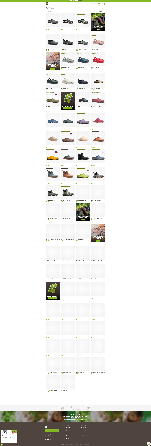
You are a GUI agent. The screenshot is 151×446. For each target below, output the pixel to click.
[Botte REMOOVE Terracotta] (98, 346)
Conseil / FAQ (88, 409)
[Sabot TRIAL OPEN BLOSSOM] (83, 20)
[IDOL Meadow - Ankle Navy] (68, 289)
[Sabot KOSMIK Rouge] (98, 59)
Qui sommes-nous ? (84, 435)
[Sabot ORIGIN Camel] (98, 138)
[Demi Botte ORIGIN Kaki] (68, 346)
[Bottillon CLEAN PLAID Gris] (98, 192)
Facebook (47, 435)
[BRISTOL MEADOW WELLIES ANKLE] (53, 382)
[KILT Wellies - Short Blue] (53, 328)
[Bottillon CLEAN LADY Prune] (68, 210)
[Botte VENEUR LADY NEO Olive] (68, 271)
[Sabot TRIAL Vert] (53, 41)
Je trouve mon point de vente (52, 430)
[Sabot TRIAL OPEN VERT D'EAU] (83, 41)
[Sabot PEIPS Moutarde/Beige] (53, 156)
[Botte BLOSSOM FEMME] (83, 231)
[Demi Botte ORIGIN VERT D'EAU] (83, 328)
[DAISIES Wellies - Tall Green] (83, 253)
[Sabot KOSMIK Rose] (98, 41)
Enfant (66, 432)
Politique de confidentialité (87, 444)
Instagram (45, 435)
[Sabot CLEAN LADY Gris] (53, 20)
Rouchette (47, 8)
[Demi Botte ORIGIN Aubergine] (53, 346)
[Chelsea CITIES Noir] (83, 156)
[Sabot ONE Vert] (68, 120)
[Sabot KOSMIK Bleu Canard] (83, 59)
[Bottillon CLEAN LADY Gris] (98, 174)
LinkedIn (48, 435)
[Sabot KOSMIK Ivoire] (68, 80)
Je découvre (52, 68)
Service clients (71, 409)
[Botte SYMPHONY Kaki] (83, 271)
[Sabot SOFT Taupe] (53, 138)
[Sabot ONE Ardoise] (83, 99)
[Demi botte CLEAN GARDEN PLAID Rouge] (53, 231)
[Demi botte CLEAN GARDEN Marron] (98, 210)
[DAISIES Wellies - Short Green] (68, 253)
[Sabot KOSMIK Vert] (53, 80)
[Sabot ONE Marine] (53, 120)
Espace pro (47, 437)
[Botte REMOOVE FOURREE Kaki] (98, 253)
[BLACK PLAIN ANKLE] (68, 382)
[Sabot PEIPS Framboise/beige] (98, 99)
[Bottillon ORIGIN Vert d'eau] (53, 174)
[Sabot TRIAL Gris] (68, 41)
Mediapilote (67, 444)
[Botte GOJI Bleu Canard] (98, 271)
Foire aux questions (84, 430)
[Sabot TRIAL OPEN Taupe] (98, 80)
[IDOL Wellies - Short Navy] (83, 289)
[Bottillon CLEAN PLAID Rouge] (83, 192)
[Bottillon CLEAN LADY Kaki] (53, 192)
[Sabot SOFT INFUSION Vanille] (83, 138)
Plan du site (71, 444)
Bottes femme (67, 430)
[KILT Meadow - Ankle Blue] (98, 310)
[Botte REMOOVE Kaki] (83, 346)
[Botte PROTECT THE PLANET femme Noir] (98, 364)
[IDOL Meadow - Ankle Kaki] (53, 310)
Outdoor (67, 435)
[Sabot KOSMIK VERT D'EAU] (68, 59)
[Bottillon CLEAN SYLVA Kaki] (68, 192)
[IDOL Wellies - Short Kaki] (68, 310)
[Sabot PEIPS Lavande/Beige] (83, 120)
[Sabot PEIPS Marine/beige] (98, 156)
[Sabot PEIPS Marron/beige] (68, 138)
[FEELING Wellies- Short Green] (68, 364)
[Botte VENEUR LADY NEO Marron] (53, 364)
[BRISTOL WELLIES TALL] (83, 364)
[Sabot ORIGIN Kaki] (68, 156)
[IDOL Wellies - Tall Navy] (98, 289)
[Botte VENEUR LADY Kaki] (53, 271)
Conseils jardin (83, 432)
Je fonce (98, 29)
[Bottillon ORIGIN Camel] (68, 174)
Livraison (62, 409)
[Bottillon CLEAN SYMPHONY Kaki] (53, 210)
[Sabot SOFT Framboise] (98, 120)
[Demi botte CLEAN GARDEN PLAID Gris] (68, 231)
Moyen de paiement (80, 409)
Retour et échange (83, 427)
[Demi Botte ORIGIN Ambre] (98, 328)
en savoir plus (80, 0)
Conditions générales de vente (78, 444)
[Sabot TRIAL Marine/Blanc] (83, 80)
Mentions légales (62, 444)
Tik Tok (50, 435)
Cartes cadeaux (68, 438)
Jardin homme (68, 427)
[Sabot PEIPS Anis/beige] (83, 174)
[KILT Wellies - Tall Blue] (68, 328)
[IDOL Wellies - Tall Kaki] (83, 310)
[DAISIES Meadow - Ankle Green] (53, 253)
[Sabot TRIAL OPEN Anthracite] (68, 20)
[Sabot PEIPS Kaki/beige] (53, 99)
